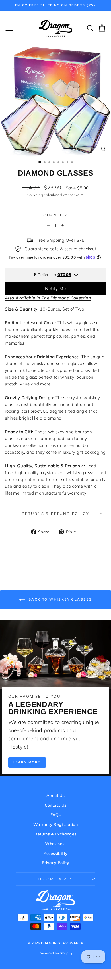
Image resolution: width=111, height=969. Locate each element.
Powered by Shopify (55, 953)
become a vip (54, 879)
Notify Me (55, 288)
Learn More (27, 762)
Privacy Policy (55, 862)
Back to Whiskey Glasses (59, 599)
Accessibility (56, 853)
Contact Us (56, 805)
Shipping (35, 195)
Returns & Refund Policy (55, 513)
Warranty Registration (55, 824)
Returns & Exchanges (55, 834)
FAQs (55, 814)
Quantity (55, 215)
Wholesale (55, 843)
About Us (55, 795)
